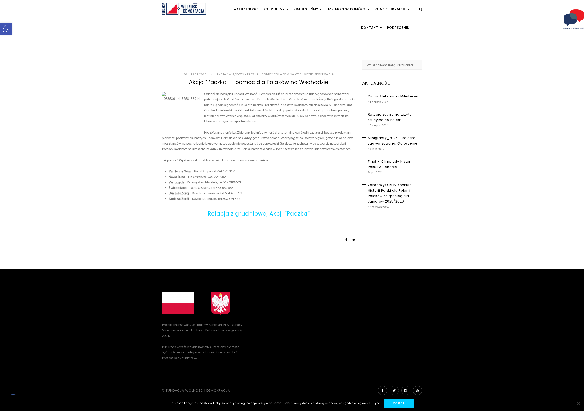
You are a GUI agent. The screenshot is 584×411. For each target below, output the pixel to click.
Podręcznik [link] (398, 27)
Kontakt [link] (370, 27)
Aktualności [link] (246, 9)
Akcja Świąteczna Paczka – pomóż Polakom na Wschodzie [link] (264, 74)
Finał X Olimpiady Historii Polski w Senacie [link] (390, 164)
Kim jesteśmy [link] (306, 9)
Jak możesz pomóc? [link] (347, 9)
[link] (6, 29)
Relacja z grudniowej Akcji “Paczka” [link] (259, 213)
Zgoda (399, 403)
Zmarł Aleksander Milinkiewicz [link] (394, 96)
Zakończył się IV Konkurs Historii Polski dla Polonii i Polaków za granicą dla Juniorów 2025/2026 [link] (390, 193)
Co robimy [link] (275, 9)
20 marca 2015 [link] (194, 74)
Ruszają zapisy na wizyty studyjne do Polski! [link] (390, 117)
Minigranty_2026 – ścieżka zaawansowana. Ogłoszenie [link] (392, 141)
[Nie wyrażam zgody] (578, 403)
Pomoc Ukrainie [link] (391, 9)
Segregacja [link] (324, 74)
